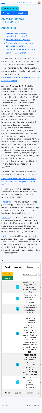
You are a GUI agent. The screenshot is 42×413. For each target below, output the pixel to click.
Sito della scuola (10, 8)
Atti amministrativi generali (18, 39)
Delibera (6, 202)
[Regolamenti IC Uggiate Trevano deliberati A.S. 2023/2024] (17, 298)
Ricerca (7, 278)
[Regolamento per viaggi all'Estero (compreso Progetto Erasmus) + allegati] (17, 287)
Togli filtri (7, 274)
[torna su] (37, 406)
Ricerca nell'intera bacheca (14, 13)
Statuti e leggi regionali (16, 53)
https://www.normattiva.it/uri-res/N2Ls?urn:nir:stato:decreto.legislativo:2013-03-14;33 (19, 181)
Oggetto (30, 267)
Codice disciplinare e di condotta (20, 49)
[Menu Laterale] (3, 3)
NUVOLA (30, 405)
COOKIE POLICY (5, 405)
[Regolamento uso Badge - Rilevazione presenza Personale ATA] (17, 382)
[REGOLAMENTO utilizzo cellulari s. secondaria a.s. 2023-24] (17, 309)
